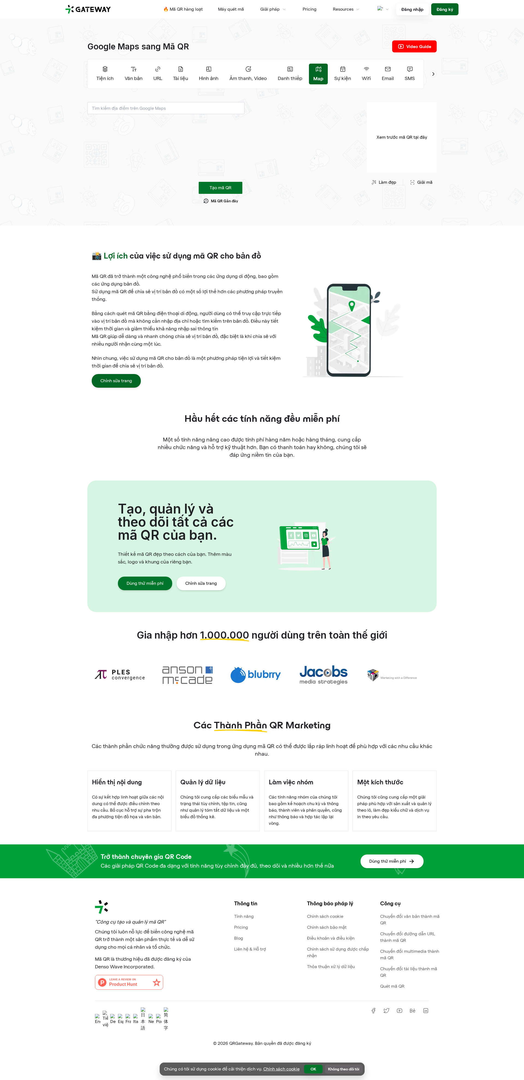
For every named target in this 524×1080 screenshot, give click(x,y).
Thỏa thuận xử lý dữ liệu (331, 966)
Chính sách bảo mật (327, 927)
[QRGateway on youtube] (399, 1010)
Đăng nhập (412, 9)
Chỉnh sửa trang (116, 380)
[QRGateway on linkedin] (425, 1010)
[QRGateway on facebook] (373, 1010)
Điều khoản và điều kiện (331, 938)
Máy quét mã (231, 9)
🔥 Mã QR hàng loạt (183, 9)
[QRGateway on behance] (412, 1010)
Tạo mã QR (220, 187)
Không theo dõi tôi (343, 1069)
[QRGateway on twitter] (386, 1010)
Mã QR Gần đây (224, 200)
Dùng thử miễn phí (145, 583)
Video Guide (418, 46)
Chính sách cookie (325, 916)
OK (313, 1069)
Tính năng (244, 916)
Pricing (310, 9)
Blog (238, 938)
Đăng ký (445, 9)
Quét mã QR (392, 986)
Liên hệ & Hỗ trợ (250, 949)
